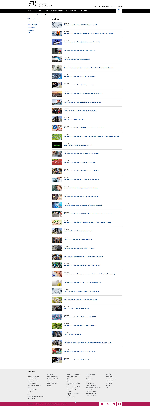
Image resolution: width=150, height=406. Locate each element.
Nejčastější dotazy (104, 6)
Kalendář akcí (32, 27)
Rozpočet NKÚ (89, 379)
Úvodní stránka (31, 15)
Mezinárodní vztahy (32, 383)
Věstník (68, 381)
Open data (88, 376)
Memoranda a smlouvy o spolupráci (73, 394)
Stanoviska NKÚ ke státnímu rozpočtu (73, 383)
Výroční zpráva (70, 379)
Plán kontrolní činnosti (52, 379)
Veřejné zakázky (90, 383)
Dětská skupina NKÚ (32, 389)
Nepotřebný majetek (91, 393)
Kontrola (38, 11)
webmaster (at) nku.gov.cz (60, 404)
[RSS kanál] (119, 404)
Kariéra (96, 6)
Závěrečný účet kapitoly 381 (73, 389)
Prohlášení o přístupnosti (41, 404)
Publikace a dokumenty (54, 11)
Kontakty (112, 6)
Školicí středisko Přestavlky (34, 385)
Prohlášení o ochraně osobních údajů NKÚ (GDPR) (93, 388)
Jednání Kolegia (32, 24)
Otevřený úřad (71, 11)
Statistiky (49, 381)
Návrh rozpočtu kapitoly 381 (73, 387)
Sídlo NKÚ (30, 392)
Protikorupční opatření (91, 391)
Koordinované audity (52, 383)
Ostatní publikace (71, 397)
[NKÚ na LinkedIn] (113, 404)
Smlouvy (88, 381)
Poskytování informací (91, 385)
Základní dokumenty (72, 376)
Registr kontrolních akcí (52, 376)
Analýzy (49, 385)
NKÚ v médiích (31, 398)
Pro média (84, 11)
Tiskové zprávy (32, 19)
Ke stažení (31, 30)
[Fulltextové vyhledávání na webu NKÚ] (119, 11)
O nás (29, 11)
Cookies (50, 404)
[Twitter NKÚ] (108, 404)
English (120, 6)
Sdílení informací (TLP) (91, 395)
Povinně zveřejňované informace (35, 396)
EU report (69, 391)
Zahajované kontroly (34, 22)
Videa (29, 33)
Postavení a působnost (33, 376)
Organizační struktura (33, 379)
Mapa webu (30, 404)
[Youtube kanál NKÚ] (102, 404)
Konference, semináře (33, 381)
